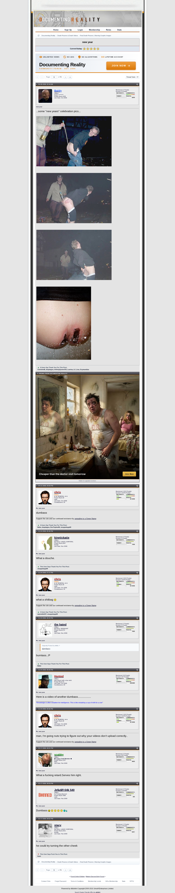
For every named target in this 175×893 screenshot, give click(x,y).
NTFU (132, 881)
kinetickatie (61, 537)
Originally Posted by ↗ (51, 645)
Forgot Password (60, 881)
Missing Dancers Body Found (95, 876)
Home (56, 30)
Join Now (119, 65)
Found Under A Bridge (78, 876)
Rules (108, 30)
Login (80, 30)
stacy (57, 825)
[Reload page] (38, 35)
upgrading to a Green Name (85, 519)
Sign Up (68, 30)
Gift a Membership (111, 881)
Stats (119, 30)
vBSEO (98, 892)
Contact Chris (45, 881)
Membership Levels (94, 881)
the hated (60, 624)
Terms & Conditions (77, 881)
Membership (94, 30)
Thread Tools (131, 77)
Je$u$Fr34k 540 (64, 789)
